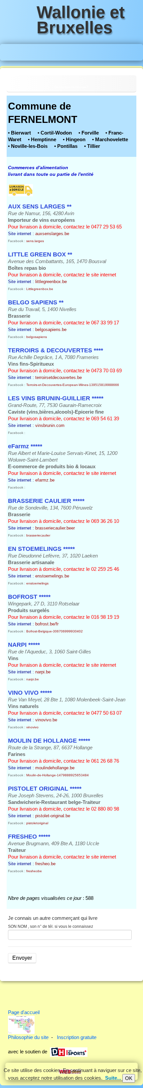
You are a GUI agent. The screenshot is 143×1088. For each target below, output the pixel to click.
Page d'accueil (24, 1012)
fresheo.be (45, 863)
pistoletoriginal (37, 823)
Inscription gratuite (76, 1037)
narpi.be (43, 671)
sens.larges (35, 241)
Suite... (113, 1078)
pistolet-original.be (52, 815)
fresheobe (34, 871)
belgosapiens (36, 337)
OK (128, 1078)
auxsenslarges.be (52, 233)
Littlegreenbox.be (39, 289)
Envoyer (22, 958)
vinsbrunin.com (50, 425)
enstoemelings (37, 583)
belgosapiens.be (51, 329)
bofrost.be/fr (47, 623)
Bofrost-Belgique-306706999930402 (54, 631)
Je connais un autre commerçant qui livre (52, 918)
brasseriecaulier (38, 535)
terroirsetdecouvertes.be (58, 377)
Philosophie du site (28, 1037)
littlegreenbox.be (51, 281)
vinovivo (32, 727)
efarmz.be (45, 480)
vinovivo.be (46, 719)
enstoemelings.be (52, 575)
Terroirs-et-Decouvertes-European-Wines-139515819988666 (72, 385)
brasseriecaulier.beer (55, 528)
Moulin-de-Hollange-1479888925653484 (57, 775)
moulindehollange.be (54, 767)
